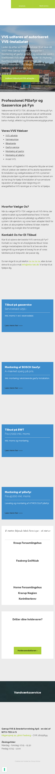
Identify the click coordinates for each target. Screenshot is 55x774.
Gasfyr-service (12, 147)
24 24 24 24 (34, 261)
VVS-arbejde (12, 135)
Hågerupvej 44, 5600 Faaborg (16, 735)
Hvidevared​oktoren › (27, 650)
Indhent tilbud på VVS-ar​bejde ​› (20, 78)
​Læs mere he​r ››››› (14, 450)
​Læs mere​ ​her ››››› (14, 513)
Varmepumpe (12, 139)
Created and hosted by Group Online (27, 761)
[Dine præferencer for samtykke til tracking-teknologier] (4, 769)
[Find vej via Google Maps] (27, 716)
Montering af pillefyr (15, 155)
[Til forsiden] (27, 17)
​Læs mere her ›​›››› (14, 388)
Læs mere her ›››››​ (14, 325)
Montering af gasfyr (15, 151)
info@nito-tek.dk (30, 264)
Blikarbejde (11, 143)
